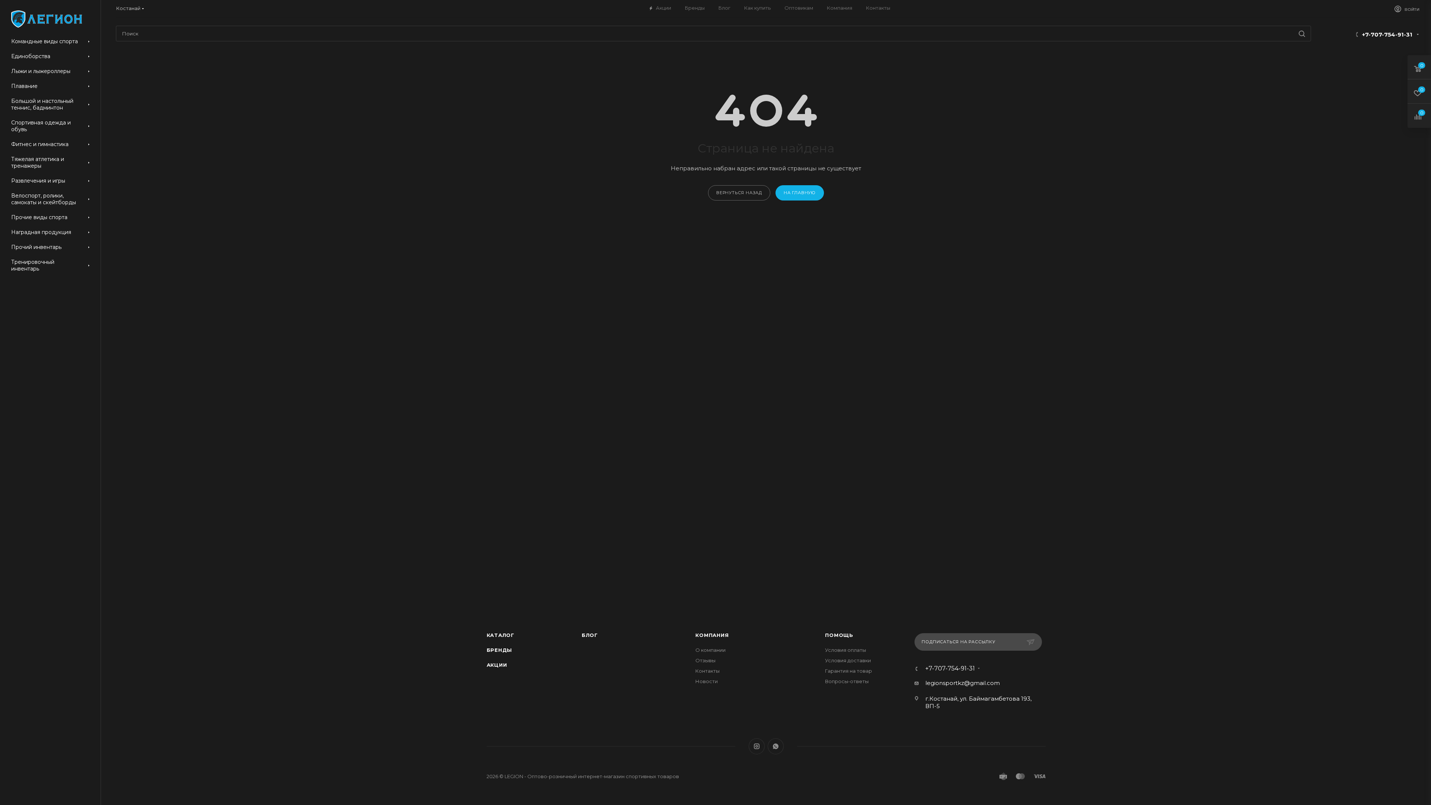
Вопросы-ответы (847, 681)
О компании (710, 650)
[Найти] (1302, 33)
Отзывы (705, 660)
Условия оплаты (845, 650)
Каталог (501, 635)
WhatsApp (776, 746)
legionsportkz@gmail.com (962, 682)
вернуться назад (739, 192)
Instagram (757, 746)
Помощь (839, 635)
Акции (497, 665)
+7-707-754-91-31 (1387, 34)
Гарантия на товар (848, 671)
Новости (706, 681)
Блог (590, 635)
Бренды (499, 650)
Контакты (707, 671)
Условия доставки (848, 660)
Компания (712, 635)
